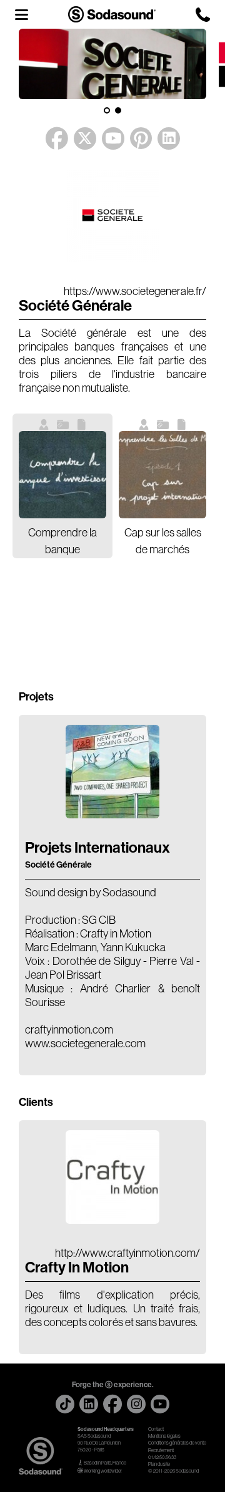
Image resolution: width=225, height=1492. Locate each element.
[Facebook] (57, 139)
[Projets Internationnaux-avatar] (112, 814)
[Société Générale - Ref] (112, 258)
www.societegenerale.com (85, 1043)
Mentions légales (164, 1436)
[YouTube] (113, 135)
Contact (156, 1429)
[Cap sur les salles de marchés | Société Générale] (162, 474)
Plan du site (159, 1464)
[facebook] (112, 1404)
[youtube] (160, 1404)
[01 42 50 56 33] (203, 14)
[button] (107, 110)
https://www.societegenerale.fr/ (135, 291)
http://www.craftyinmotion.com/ (127, 1253)
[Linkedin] (169, 135)
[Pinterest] (141, 139)
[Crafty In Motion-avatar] (112, 1220)
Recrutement (161, 1450)
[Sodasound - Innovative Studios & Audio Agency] (112, 14)
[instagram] (136, 1404)
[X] (85, 135)
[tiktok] (65, 1404)
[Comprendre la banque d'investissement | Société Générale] (62, 474)
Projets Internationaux (97, 854)
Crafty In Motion (77, 1267)
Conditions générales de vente (177, 1443)
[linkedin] (88, 1404)
